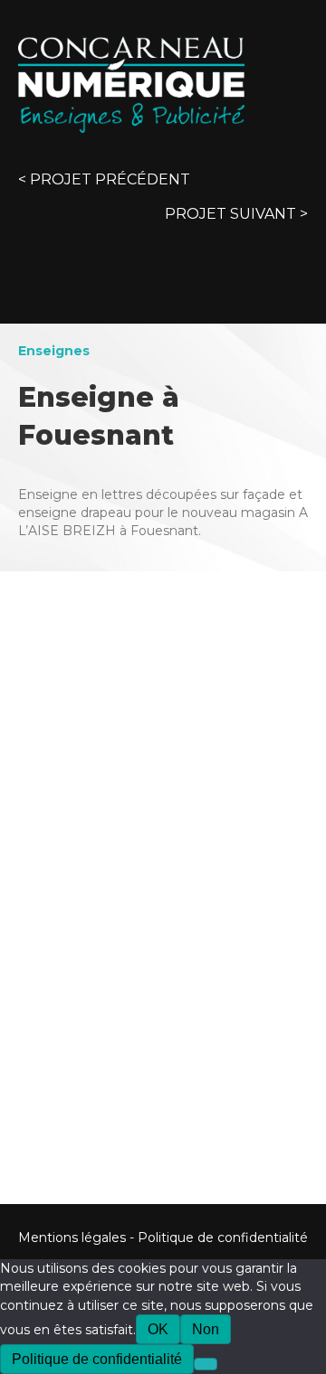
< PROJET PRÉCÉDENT (104, 179)
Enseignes (54, 351)
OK (158, 1329)
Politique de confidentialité (223, 1237)
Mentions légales (72, 1237)
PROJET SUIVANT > (236, 213)
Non (205, 1329)
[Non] (205, 1364)
